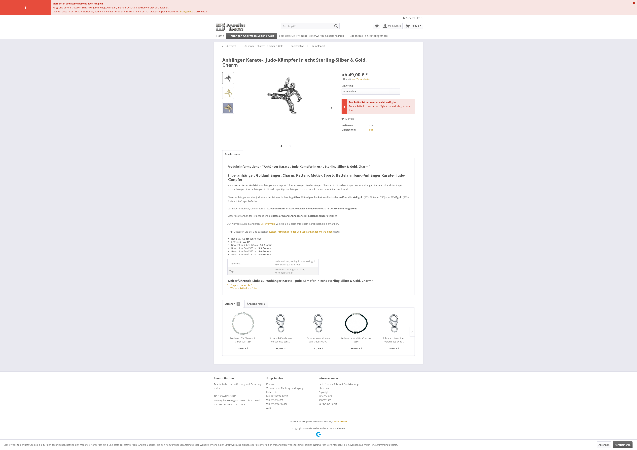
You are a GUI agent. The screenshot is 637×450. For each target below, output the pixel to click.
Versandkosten (340, 421)
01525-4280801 (225, 396)
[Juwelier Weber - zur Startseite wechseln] (231, 27)
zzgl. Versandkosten (361, 79)
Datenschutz (325, 395)
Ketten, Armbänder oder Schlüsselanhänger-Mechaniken (301, 231)
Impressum (324, 399)
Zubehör (232, 303)
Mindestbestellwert (277, 395)
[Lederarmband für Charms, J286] (356, 323)
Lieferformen (267, 223)
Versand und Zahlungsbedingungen (286, 388)
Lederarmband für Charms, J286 (356, 340)
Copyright (323, 392)
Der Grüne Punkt (327, 403)
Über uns (323, 388)
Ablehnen (604, 444)
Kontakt (270, 384)
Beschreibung (232, 154)
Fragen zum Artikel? (241, 285)
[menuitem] (310, 26)
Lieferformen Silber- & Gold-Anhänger (339, 384)
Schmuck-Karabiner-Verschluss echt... (280, 340)
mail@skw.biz (187, 11)
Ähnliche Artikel (256, 303)
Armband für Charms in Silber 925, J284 (243, 340)
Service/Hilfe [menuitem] (413, 18)
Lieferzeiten (272, 392)
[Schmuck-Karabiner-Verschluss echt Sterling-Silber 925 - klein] (394, 323)
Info (371, 129)
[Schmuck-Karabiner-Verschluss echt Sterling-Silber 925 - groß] (280, 323)
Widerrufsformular (276, 403)
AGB (268, 407)
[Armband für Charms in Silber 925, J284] (243, 323)
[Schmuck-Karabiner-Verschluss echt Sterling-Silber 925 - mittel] (318, 323)
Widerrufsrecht (274, 399)
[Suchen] (336, 26)
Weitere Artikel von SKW (243, 288)
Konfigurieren (623, 444)
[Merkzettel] (376, 26)
